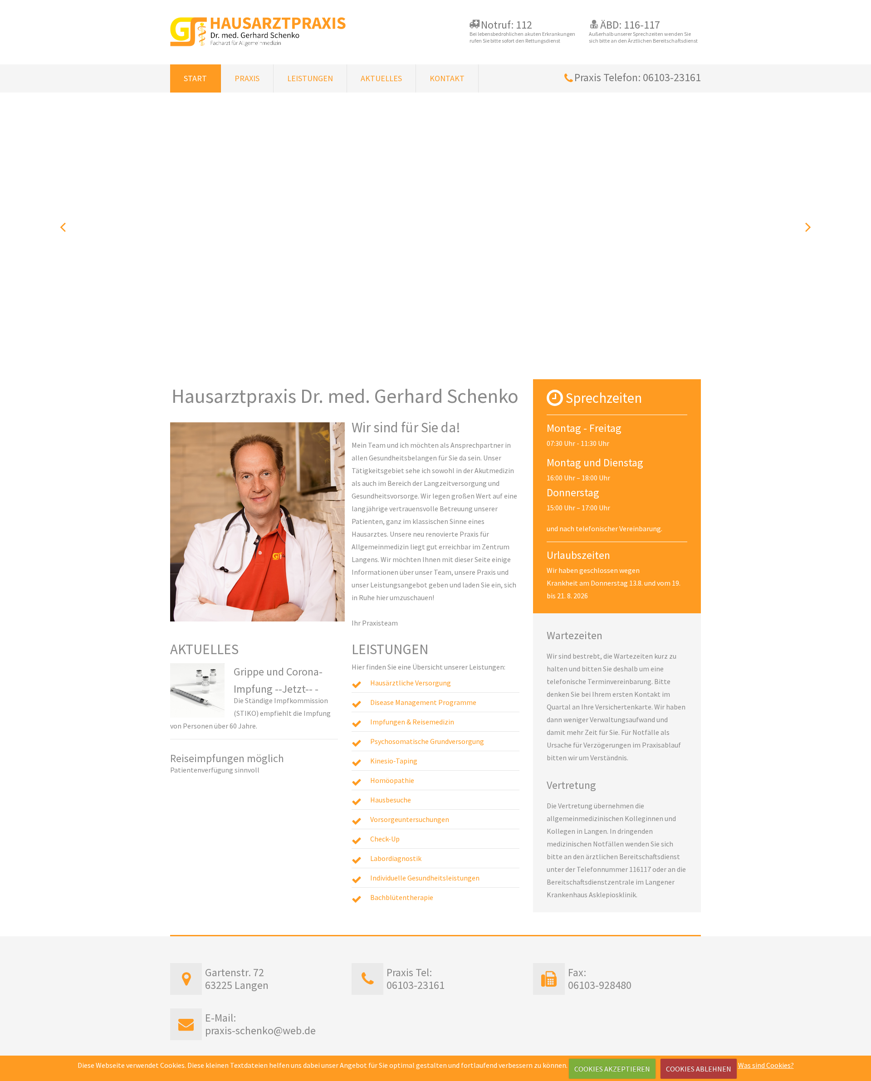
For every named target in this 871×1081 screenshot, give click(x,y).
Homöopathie (392, 780)
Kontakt (447, 78)
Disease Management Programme (423, 702)
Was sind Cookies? (766, 1065)
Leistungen (310, 78)
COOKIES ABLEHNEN (698, 1068)
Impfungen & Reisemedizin (412, 721)
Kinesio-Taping (393, 760)
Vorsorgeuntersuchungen (409, 819)
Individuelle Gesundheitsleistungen (425, 877)
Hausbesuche (390, 799)
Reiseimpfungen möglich (227, 758)
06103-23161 (416, 985)
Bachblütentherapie (401, 897)
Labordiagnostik (395, 858)
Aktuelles (381, 78)
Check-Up (385, 838)
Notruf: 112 (506, 25)
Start (195, 78)
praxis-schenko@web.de (260, 1030)
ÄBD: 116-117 (630, 25)
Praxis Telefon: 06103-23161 (637, 77)
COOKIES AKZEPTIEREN (612, 1068)
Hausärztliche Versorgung (410, 682)
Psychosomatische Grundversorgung (427, 741)
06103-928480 (599, 985)
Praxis (247, 78)
